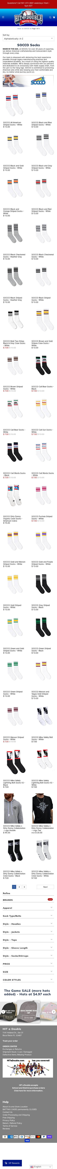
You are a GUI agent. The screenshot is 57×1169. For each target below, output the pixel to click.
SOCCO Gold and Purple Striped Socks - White (42, 563)
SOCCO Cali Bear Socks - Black (43, 387)
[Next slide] (54, 1012)
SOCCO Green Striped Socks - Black (41, 649)
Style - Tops (10, 940)
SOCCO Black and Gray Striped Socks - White (42, 167)
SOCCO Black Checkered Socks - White (43, 255)
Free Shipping (9, 1117)
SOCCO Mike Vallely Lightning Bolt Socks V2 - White (42, 782)
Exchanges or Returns (12, 1049)
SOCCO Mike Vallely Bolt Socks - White (42, 738)
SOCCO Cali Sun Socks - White (42, 431)
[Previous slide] (3, 1012)
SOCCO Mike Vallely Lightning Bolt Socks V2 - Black (14, 782)
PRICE (6, 964)
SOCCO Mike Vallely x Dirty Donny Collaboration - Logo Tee (43, 828)
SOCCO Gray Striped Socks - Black (41, 606)
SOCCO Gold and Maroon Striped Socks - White (14, 563)
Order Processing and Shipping (16, 1115)
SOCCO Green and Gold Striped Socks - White (13, 649)
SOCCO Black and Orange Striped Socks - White (13, 211)
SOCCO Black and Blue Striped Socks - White (42, 123)
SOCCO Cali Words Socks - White (43, 474)
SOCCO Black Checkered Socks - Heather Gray (14, 255)
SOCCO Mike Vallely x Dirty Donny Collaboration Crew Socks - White (43, 873)
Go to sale (9, 1017)
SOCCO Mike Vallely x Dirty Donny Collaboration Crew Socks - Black (14, 873)
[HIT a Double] (28, 17)
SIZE (5, 972)
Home (19, 28)
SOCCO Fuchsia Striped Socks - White (42, 517)
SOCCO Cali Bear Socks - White (14, 431)
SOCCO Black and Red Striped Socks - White (41, 210)
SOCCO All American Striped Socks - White (12, 123)
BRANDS (8, 900)
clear (50, 899)
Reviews (6, 1128)
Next (45, 887)
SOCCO (26, 28)
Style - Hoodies (12, 924)
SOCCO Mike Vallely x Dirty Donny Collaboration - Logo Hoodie (14, 828)
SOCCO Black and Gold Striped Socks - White (13, 167)
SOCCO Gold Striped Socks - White (12, 606)
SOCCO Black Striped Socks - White (41, 299)
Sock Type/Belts (12, 916)
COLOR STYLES (12, 980)
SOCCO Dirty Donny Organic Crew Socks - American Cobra (12, 518)
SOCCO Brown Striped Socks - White (13, 387)
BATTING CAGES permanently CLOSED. (20, 1109)
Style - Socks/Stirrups (15, 956)
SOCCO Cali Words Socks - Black (14, 474)
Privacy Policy (9, 1120)
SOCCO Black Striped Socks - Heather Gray (12, 299)
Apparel (7, 908)
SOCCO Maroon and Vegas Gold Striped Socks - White (40, 693)
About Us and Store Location (15, 1106)
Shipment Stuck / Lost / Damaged (17, 1052)
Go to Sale (48, 1017)
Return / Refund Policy (12, 1123)
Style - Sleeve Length (15, 948)
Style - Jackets (11, 932)
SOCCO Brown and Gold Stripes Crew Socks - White (42, 343)
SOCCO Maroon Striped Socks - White (13, 738)
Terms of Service (10, 1126)
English (37, 1167)
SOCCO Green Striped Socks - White (13, 692)
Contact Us (7, 1112)
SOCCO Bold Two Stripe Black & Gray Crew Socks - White (14, 343)
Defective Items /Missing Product (17, 1054)
